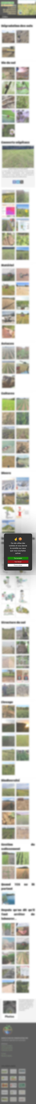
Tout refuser (18, 562)
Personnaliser (18, 565)
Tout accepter (18, 558)
